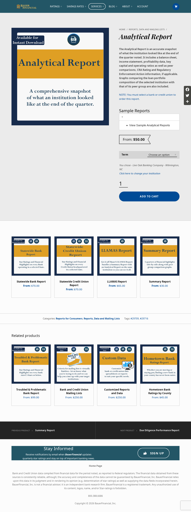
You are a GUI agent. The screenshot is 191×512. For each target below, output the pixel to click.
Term (125, 154)
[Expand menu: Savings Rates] (85, 6)
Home (122, 29)
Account (142, 6)
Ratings (55, 6)
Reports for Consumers (69, 318)
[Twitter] (187, 95)
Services (96, 6)
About (126, 6)
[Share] (187, 101)
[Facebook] (187, 89)
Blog (112, 6)
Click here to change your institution (139, 173)
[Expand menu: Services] (103, 6)
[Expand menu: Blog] (116, 6)
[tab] (149, 117)
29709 (135, 318)
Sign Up (157, 453)
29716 (144, 318)
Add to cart (149, 196)
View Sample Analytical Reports (149, 125)
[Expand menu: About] (131, 6)
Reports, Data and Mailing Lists (147, 29)
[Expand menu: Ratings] (61, 6)
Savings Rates (75, 6)
